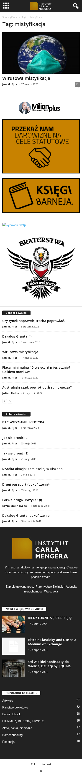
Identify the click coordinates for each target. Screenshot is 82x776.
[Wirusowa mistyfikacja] (41, 53)
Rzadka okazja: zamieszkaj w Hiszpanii (33, 469)
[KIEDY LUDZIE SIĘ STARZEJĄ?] (13, 624)
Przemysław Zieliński (50, 586)
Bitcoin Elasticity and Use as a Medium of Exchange (52, 642)
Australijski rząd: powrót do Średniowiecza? (37, 387)
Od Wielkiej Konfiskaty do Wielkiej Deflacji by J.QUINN (49, 664)
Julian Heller (10, 393)
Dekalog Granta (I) (16, 336)
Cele (33, 764)
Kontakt (46, 764)
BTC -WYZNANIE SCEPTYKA (23, 422)
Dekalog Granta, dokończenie (25, 515)
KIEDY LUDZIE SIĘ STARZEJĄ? (50, 618)
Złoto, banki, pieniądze (17, 728)
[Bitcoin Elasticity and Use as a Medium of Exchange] (13, 646)
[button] (75, 6)
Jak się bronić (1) (15, 453)
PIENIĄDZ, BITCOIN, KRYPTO (23, 721)
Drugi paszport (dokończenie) (25, 484)
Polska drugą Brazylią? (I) (22, 500)
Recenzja (8, 742)
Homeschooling (12, 735)
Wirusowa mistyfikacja (26, 78)
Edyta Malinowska (14, 505)
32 (77, 84)
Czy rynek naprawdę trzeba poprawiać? (33, 321)
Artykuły (7, 700)
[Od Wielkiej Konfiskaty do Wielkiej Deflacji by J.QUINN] (13, 668)
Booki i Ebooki (11, 714)
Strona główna (10, 17)
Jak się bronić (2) (15, 437)
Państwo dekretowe (15, 707)
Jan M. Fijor (9, 84)
